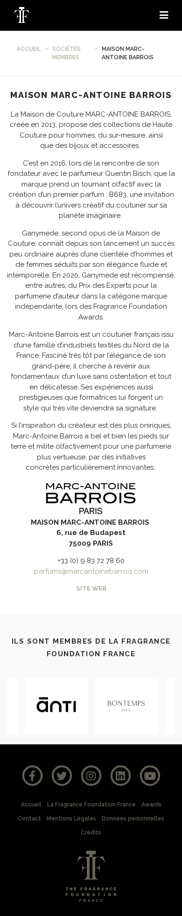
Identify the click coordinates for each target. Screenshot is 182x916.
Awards (151, 804)
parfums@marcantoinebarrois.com (91, 571)
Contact (29, 818)
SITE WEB (91, 588)
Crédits (91, 832)
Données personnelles (133, 818)
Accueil (29, 49)
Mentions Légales (71, 818)
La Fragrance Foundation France (91, 804)
